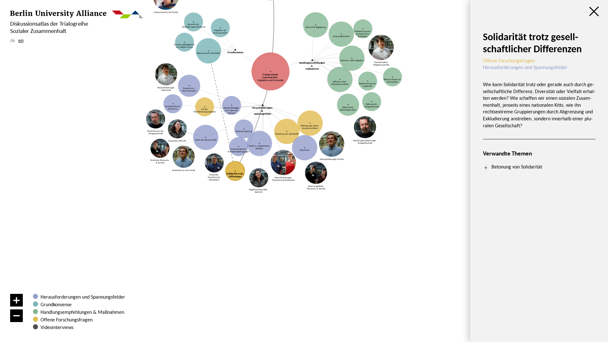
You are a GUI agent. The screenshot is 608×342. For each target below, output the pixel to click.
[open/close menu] (594, 11)
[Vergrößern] (16, 300)
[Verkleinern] (16, 315)
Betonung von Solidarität (516, 166)
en (20, 40)
